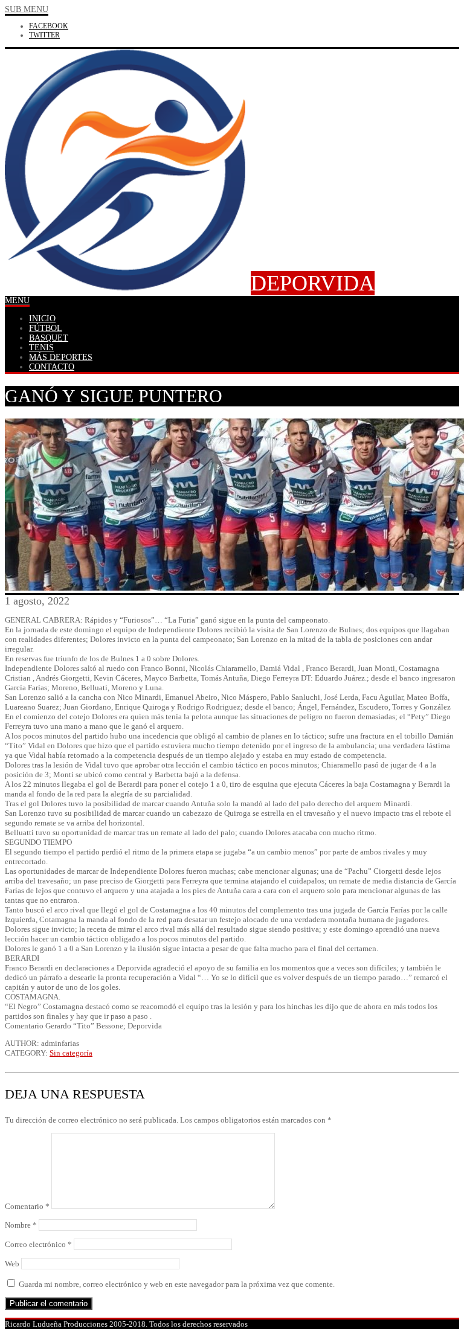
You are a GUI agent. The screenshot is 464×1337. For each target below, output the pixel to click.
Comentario (27, 1206)
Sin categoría (71, 1052)
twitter (44, 35)
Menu (17, 300)
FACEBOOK (48, 26)
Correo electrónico (38, 1244)
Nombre (21, 1225)
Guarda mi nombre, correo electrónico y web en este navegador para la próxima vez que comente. (177, 1284)
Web (12, 1263)
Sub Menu (26, 9)
